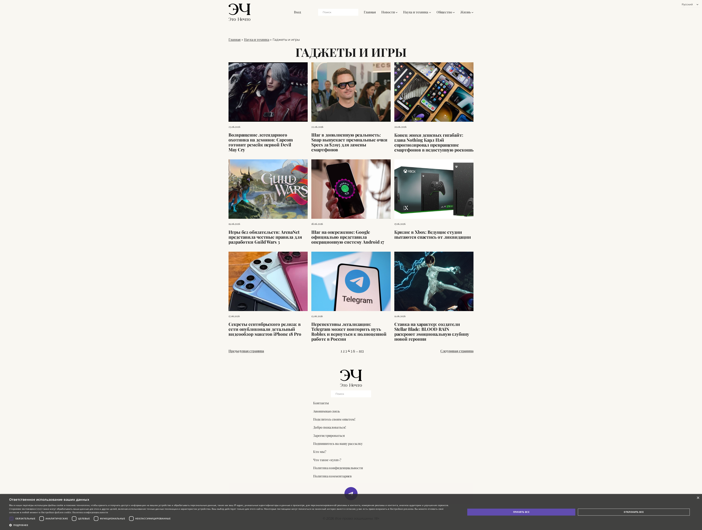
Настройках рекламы (401, 508)
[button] (230, 525)
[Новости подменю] (397, 12)
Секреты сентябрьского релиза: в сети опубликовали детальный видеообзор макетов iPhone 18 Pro (265, 329)
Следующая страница (456, 351)
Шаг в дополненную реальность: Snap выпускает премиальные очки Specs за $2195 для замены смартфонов (349, 142)
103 (361, 351)
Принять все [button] (521, 512)
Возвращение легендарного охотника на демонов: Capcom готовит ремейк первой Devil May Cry (261, 142)
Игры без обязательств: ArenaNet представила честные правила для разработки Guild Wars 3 (265, 237)
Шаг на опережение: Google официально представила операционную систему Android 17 (347, 237)
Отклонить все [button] (634, 512)
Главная (370, 12)
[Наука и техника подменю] (430, 12)
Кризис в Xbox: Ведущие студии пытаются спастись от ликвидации (432, 234)
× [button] (698, 498)
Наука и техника (256, 39)
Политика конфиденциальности (90, 512)
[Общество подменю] (454, 12)
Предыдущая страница (246, 351)
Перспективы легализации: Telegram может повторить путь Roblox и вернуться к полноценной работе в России (348, 331)
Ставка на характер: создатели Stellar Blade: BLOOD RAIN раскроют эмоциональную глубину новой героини (431, 331)
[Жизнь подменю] (472, 12)
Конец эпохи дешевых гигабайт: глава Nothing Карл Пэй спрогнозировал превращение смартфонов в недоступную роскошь (433, 142)
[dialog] (351, 512)
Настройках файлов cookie (56, 512)
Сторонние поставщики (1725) (25, 508)
